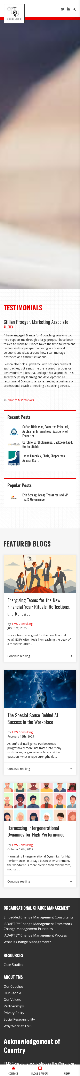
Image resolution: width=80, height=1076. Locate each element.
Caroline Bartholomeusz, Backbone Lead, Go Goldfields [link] (47, 444)
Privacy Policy (14, 1012)
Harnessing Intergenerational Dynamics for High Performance (36, 831)
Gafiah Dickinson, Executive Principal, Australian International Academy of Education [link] (45, 431)
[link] (14, 431)
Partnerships (14, 1006)
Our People (12, 993)
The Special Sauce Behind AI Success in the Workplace (32, 718)
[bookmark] (14, 13)
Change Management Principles (28, 928)
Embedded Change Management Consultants (38, 917)
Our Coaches (13, 986)
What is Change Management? (27, 942)
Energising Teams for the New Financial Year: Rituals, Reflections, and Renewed (38, 606)
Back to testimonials (21, 400)
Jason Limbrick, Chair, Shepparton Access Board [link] (43, 458)
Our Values (12, 999)
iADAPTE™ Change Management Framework (38, 924)
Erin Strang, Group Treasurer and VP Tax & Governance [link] (45, 497)
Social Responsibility (19, 1019)
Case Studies (13, 964)
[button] (66, 1070)
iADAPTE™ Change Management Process (35, 935)
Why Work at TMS (18, 1026)
